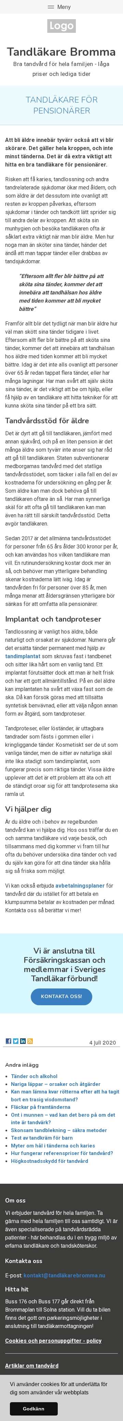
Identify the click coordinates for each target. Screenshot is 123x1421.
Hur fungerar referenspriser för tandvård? (62, 1153)
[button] (91, 1393)
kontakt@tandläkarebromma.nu (64, 1275)
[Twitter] (15, 1041)
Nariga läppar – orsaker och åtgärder (55, 1084)
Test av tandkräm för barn (42, 1138)
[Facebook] (8, 1041)
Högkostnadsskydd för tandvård (49, 1161)
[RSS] (30, 1041)
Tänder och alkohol (34, 1076)
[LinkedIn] (23, 1041)
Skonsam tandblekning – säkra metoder (59, 1130)
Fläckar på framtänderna (40, 1107)
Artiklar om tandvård (31, 1366)
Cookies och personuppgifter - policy (53, 1341)
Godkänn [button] (33, 1408)
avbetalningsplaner (80, 885)
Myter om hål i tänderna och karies (53, 1146)
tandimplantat (22, 656)
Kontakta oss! (61, 996)
